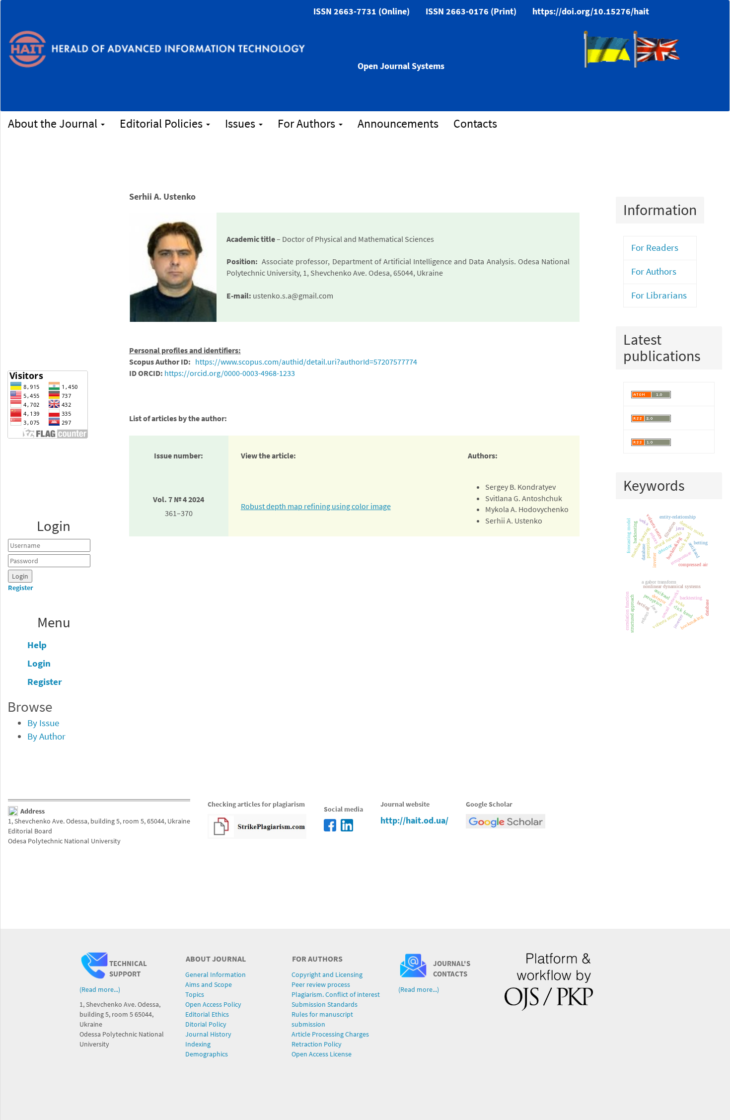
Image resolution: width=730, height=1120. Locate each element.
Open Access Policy (213, 1004)
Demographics (206, 1053)
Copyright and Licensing (327, 974)
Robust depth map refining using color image (316, 506)
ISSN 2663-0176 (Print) (471, 11)
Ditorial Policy (205, 1024)
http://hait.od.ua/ (414, 820)
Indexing (198, 1044)
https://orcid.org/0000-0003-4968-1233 (229, 373)
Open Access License (322, 1053)
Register (20, 587)
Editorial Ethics (207, 1014)
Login (39, 663)
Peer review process (321, 984)
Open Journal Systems (401, 66)
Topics (194, 994)
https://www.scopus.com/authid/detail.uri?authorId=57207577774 (306, 362)
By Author (46, 736)
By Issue (43, 723)
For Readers (654, 247)
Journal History (208, 1034)
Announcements (398, 123)
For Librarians (659, 295)
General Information (215, 974)
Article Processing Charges (330, 1034)
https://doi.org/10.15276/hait (590, 11)
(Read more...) (99, 989)
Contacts (475, 123)
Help (37, 645)
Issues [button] (241, 123)
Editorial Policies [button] (162, 123)
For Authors (653, 271)
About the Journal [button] (54, 123)
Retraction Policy (317, 1044)
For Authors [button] (308, 123)
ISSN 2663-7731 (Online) (361, 11)
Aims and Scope (208, 984)
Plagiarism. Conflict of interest (336, 994)
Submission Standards (325, 1004)
